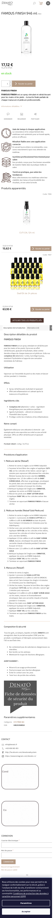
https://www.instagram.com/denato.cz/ (20, 756)
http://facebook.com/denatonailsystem (20, 752)
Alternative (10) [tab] (33, 328)
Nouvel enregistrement (10, 867)
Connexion (8, 862)
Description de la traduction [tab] (14, 328)
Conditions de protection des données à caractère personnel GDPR (25, 895)
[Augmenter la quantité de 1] (10, 82)
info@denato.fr (11, 744)
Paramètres (26, 903)
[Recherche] (34, 3)
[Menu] (48, 3)
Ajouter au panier (25, 84)
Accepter (26, 911)
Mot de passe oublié (9, 870)
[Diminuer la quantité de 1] (10, 85)
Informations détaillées (10, 106)
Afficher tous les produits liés (27, 320)
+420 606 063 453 (11, 748)
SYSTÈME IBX (19, 722)
